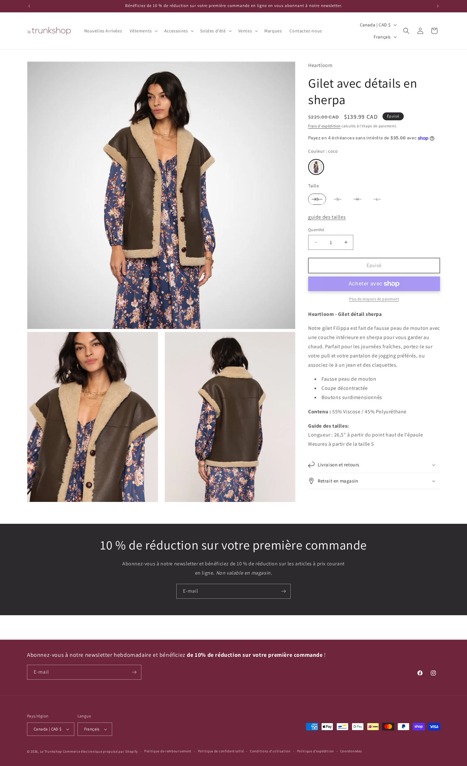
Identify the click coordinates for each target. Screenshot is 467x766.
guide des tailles (327, 217)
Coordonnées (351, 751)
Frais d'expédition (324, 126)
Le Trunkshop (51, 751)
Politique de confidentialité (221, 751)
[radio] (316, 167)
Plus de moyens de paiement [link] (374, 298)
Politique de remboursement (168, 751)
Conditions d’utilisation (270, 751)
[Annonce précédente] (29, 6)
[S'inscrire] (283, 591)
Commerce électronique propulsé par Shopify (100, 751)
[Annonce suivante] (438, 6)
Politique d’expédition (315, 751)
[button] (143, 30)
